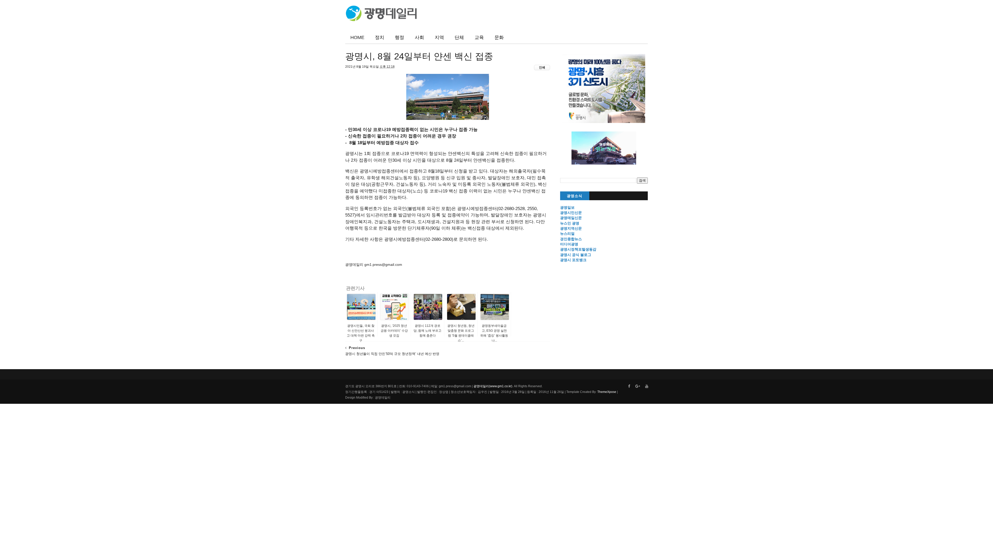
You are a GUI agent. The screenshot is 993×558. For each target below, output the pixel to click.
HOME (357, 37)
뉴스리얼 (567, 233)
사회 (419, 37)
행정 (399, 37)
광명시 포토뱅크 (573, 260)
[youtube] (646, 386)
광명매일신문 (571, 218)
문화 (499, 37)
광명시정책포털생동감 (578, 249)
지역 (439, 37)
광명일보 (567, 207)
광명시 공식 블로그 (575, 255)
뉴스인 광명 (569, 223)
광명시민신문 (571, 213)
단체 (459, 37)
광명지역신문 (571, 228)
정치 (379, 37)
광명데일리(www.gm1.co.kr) (492, 386)
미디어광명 (569, 244)
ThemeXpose (606, 392)
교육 (479, 37)
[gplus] (637, 386)
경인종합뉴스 (571, 239)
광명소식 (574, 195)
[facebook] (629, 386)
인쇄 (542, 67)
